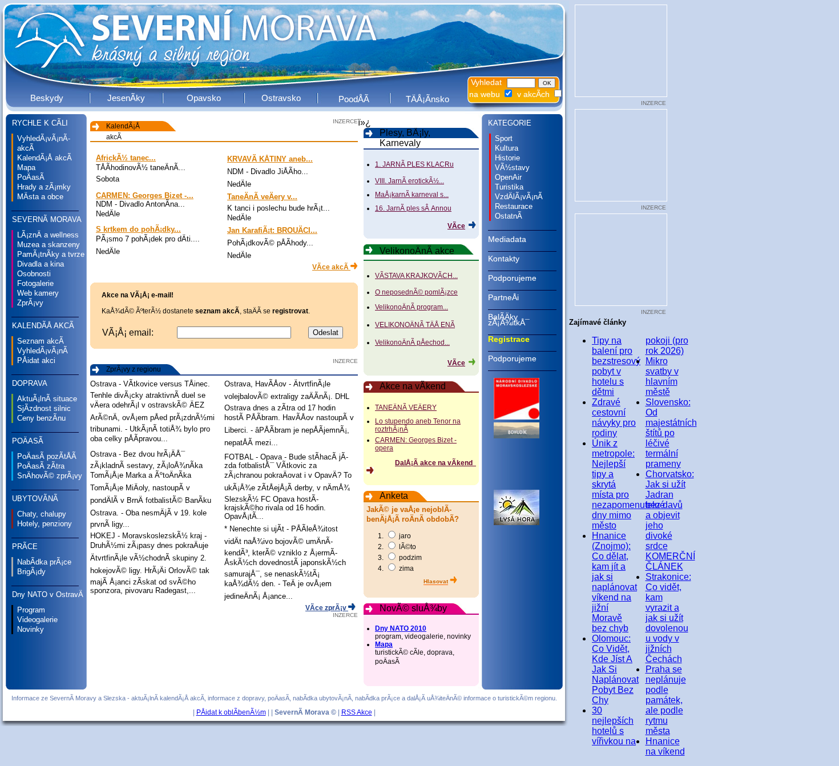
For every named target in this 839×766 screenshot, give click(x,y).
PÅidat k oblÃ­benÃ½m (231, 712)
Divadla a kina (40, 264)
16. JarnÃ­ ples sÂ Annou (413, 208)
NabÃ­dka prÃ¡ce (44, 562)
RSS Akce (356, 712)
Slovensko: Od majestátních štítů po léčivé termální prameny (671, 433)
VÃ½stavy (512, 167)
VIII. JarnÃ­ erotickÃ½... (409, 181)
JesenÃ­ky (126, 98)
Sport (504, 138)
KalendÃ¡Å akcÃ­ (44, 158)
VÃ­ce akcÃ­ (331, 267)
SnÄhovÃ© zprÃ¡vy (49, 475)
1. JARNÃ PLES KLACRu (414, 164)
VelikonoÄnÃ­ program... (411, 307)
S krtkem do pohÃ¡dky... (138, 229)
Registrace (509, 339)
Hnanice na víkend (665, 746)
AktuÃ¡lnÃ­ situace (47, 398)
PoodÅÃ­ (353, 99)
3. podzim (400, 558)
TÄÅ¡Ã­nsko (427, 99)
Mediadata (507, 239)
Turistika (509, 187)
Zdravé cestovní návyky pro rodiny (614, 417)
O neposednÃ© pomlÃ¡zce (416, 292)
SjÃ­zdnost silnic (44, 408)
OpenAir (508, 177)
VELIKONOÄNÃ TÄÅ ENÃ (415, 325)
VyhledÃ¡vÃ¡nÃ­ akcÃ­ (43, 143)
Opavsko (204, 98)
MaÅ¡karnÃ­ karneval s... (412, 195)
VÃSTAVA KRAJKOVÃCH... (416, 276)
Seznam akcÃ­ (40, 341)
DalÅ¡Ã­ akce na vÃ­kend (435, 463)
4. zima (396, 569)
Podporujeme (512, 278)
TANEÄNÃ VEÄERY (406, 408)
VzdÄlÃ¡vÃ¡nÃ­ (519, 196)
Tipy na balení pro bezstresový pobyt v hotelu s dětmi (616, 366)
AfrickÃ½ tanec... (126, 158)
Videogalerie (37, 619)
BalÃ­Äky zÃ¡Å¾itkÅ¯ (509, 319)
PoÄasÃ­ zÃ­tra (40, 466)
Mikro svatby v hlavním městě (662, 376)
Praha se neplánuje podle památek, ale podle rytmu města (666, 700)
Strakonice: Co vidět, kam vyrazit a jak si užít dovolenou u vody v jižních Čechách (668, 618)
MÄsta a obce (40, 196)
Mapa (26, 167)
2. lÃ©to (397, 547)
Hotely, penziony (44, 523)
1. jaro (394, 536)
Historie (507, 158)
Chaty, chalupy (41, 514)
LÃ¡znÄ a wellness (48, 235)
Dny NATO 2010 (400, 628)
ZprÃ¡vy (30, 303)
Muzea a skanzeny (48, 244)
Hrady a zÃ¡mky (44, 187)
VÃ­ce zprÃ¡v (326, 608)
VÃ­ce (456, 226)
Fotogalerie (35, 283)
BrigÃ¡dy (31, 571)
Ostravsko (281, 98)
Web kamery (38, 293)
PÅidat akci (36, 360)
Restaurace (514, 206)
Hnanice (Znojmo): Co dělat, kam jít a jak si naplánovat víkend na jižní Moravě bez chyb (614, 582)
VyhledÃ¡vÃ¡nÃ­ (42, 350)
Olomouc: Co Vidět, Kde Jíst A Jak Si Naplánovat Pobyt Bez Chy (615, 669)
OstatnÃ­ (508, 216)
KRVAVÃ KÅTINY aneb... (270, 159)
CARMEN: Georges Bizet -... (144, 195)
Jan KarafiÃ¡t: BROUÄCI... (272, 230)
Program (31, 610)
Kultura (506, 148)
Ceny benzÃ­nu (41, 418)
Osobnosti (34, 273)
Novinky (30, 629)
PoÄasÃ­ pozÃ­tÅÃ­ (46, 456)
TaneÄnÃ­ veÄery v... (262, 196)
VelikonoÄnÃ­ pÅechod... (412, 342)
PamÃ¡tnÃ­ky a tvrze (50, 254)
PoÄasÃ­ (31, 177)
